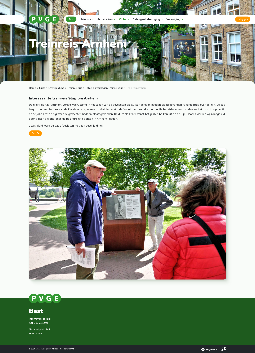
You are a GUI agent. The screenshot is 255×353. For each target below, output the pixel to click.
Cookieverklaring (67, 349)
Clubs (122, 19)
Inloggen (242, 19)
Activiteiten (105, 19)
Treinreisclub (74, 88)
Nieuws (86, 19)
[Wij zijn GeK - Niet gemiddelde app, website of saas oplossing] (223, 349)
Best (71, 19)
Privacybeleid (52, 349)
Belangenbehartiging (146, 19)
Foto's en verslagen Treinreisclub (104, 88)
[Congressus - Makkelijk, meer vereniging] (209, 349)
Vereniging (173, 19)
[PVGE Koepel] (44, 19)
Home (32, 88)
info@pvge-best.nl (39, 318)
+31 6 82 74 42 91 (38, 323)
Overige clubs (56, 88)
